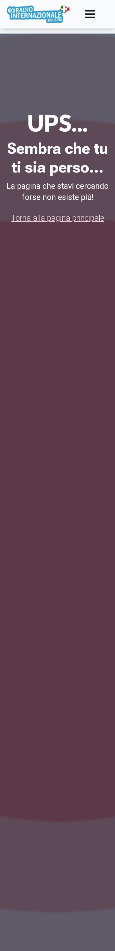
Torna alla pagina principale (57, 218)
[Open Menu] (90, 14)
